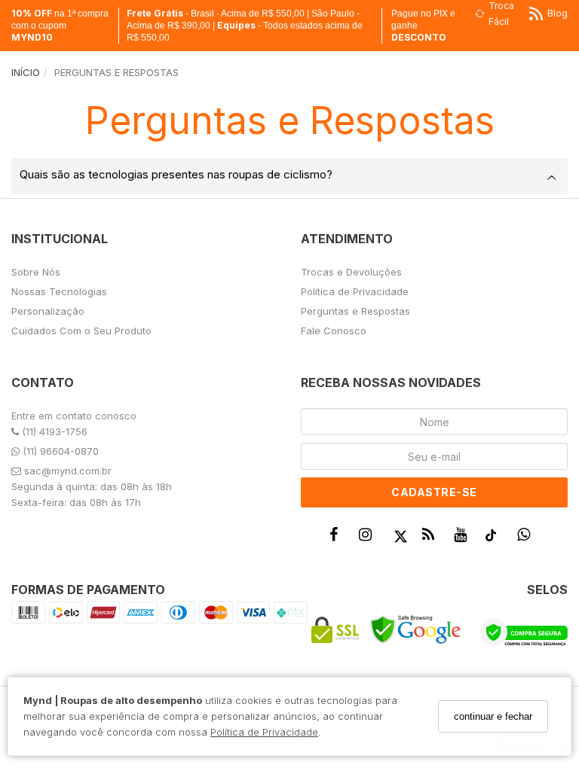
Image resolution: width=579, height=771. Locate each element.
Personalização (47, 311)
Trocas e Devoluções (351, 272)
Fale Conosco (333, 331)
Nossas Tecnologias (59, 291)
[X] (400, 538)
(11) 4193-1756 (53, 431)
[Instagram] (368, 538)
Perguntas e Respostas (355, 311)
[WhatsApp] (527, 538)
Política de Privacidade (264, 732)
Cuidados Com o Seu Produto (81, 331)
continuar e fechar (493, 716)
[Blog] (432, 538)
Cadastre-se (434, 492)
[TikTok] (495, 539)
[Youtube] (463, 538)
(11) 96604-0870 (59, 451)
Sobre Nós (35, 272)
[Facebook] (337, 538)
